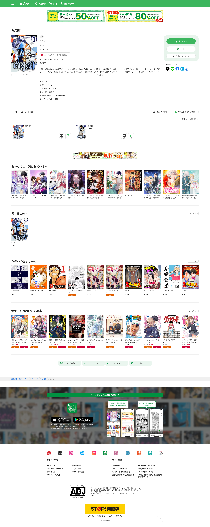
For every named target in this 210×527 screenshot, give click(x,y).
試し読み (26, 75)
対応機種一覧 (76, 466)
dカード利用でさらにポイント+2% (51, 59)
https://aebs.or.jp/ (96, 495)
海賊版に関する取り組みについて (123, 475)
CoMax (50, 85)
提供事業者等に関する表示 (146, 466)
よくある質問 (76, 469)
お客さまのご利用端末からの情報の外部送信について (150, 476)
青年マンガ (53, 88)
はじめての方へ (52, 466)
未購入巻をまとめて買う (187, 112)
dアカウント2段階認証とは (121, 472)
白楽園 (51, 92)
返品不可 (43, 63)
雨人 (41, 41)
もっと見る (192, 213)
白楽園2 (91, 126)
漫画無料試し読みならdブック (19, 379)
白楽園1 (28, 126)
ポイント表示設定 (78, 472)
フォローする (45, 41)
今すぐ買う (183, 41)
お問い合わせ (51, 472)
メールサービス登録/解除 (55, 469)
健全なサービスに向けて (146, 469)
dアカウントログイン (54, 475)
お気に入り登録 (161, 112)
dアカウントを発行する (96, 516)
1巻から (183, 119)
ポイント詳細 (62, 55)
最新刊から (194, 119)
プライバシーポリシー (119, 469)
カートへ (182, 49)
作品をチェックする (182, 56)
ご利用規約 (116, 466)
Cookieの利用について (145, 472)
